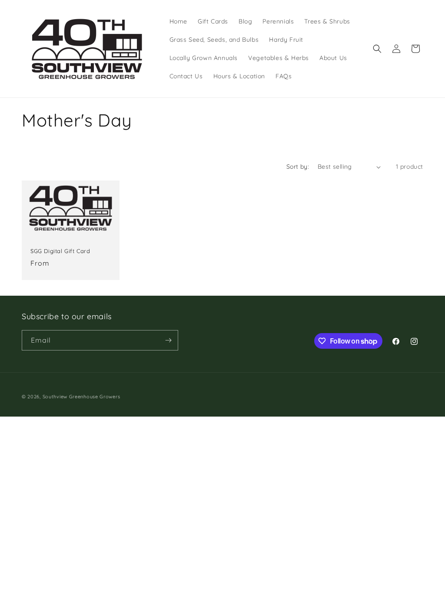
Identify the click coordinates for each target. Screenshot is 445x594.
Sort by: (297, 166)
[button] (377, 48)
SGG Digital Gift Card (60, 250)
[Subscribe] (168, 340)
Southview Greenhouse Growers (81, 397)
